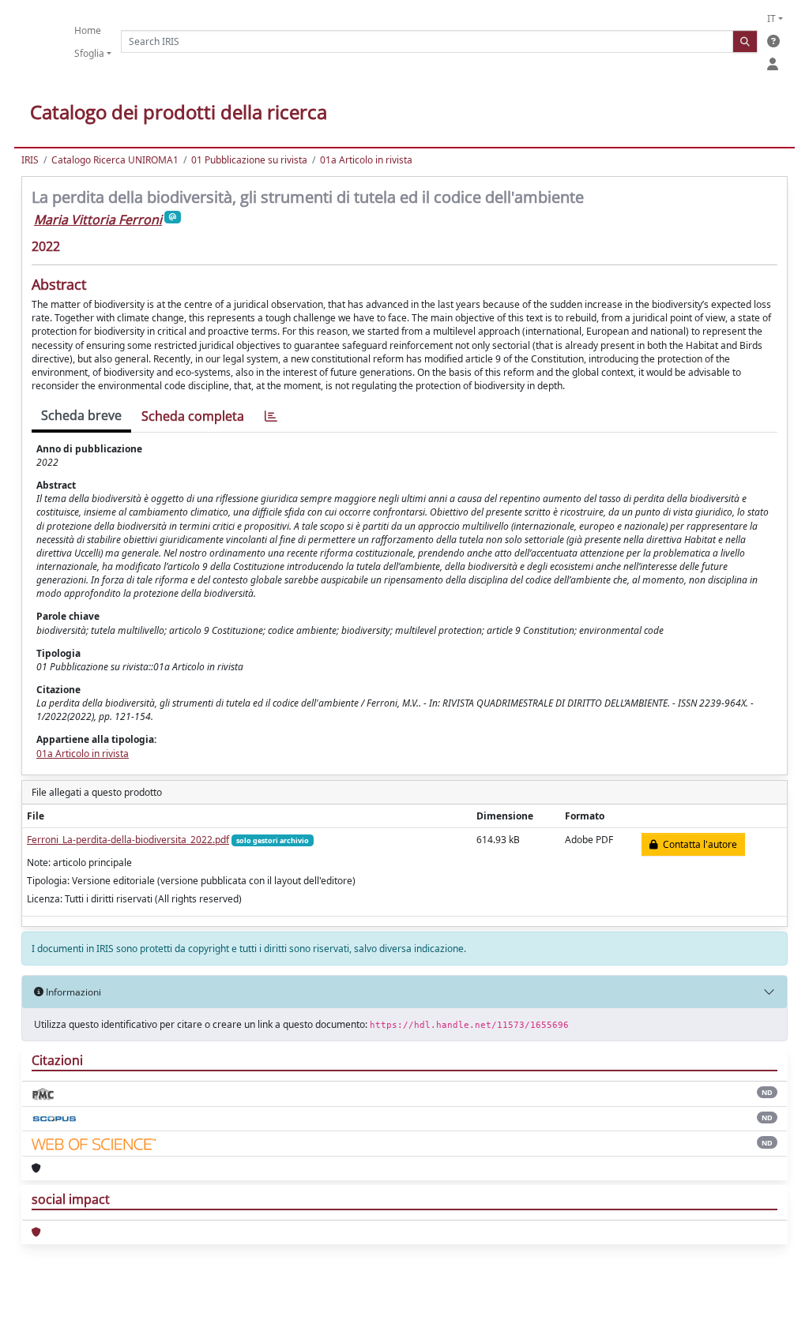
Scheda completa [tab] (192, 416)
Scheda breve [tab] (81, 415)
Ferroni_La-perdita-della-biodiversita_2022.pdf (128, 839)
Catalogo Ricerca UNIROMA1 (115, 160)
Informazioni (72, 992)
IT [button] (771, 18)
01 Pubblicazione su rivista (249, 160)
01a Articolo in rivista (366, 160)
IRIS (30, 160)
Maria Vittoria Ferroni (98, 219)
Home (87, 30)
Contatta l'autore (697, 844)
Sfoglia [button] (89, 53)
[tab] (271, 416)
